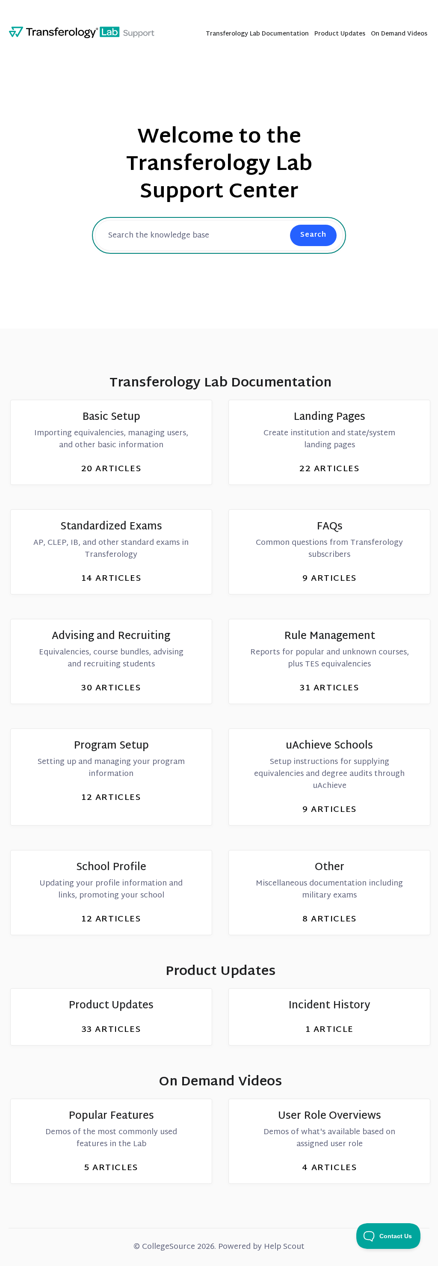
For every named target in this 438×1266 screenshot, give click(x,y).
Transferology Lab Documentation (257, 34)
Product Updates (339, 34)
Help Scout (284, 1247)
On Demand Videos (399, 34)
